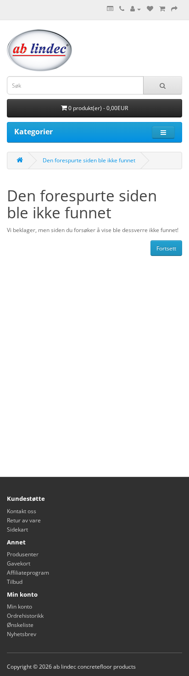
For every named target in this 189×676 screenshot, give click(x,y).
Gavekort (18, 563)
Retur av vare (24, 520)
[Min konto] (135, 9)
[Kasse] (174, 9)
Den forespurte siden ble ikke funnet (89, 160)
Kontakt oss (21, 511)
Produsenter (23, 554)
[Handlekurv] (162, 9)
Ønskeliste (20, 625)
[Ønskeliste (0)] (150, 9)
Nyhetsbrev (21, 634)
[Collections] (110, 9)
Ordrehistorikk (25, 616)
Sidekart (17, 529)
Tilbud (14, 582)
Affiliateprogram (28, 572)
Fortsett (166, 248)
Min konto (19, 606)
